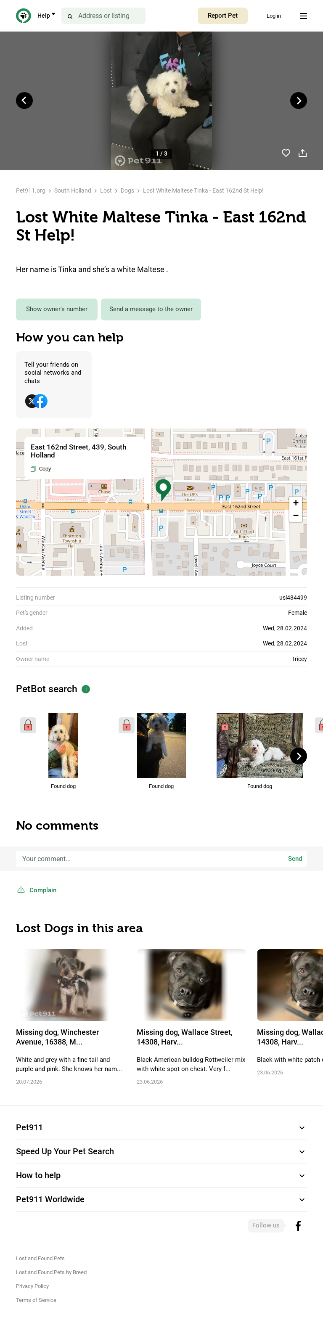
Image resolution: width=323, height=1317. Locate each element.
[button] (163, 490)
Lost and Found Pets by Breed (51, 1272)
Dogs (127, 190)
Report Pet (223, 15)
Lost (106, 190)
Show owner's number (56, 309)
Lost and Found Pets (40, 1258)
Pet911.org (30, 190)
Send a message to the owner (151, 309)
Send (295, 858)
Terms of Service (36, 1300)
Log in (274, 16)
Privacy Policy (32, 1286)
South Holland (72, 190)
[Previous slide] (24, 100)
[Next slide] (298, 100)
